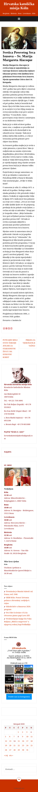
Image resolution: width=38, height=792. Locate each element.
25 (32, 745)
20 (10, 745)
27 (10, 750)
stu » (11, 755)
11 (32, 736)
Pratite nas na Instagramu (19, 696)
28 (14, 750)
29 (19, 750)
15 (19, 741)
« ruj (6, 755)
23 (23, 745)
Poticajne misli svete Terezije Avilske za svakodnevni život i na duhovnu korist (10, 348)
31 (27, 750)
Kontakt (27, 784)
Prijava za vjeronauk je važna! (29, 343)
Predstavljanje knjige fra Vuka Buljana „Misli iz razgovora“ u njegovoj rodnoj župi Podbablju (17, 622)
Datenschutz (20, 784)
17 (27, 741)
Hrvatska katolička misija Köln (19, 6)
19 (6, 745)
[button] (9, 669)
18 (32, 741)
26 (6, 750)
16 (23, 741)
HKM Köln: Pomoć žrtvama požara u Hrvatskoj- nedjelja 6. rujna (17, 600)
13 (10, 741)
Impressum (11, 784)
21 (14, 745)
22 (19, 745)
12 (6, 741)
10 (27, 736)
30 (23, 750)
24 (27, 745)
